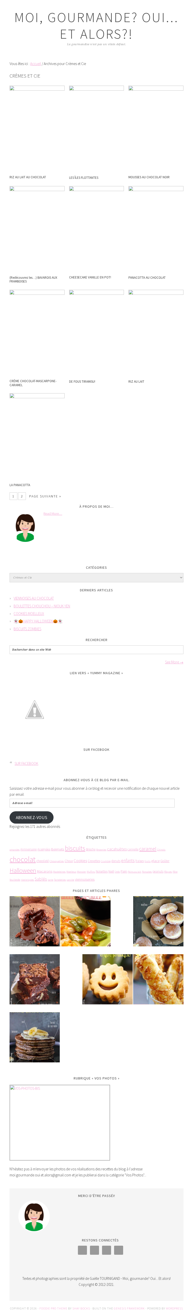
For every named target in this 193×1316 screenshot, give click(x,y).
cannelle (132, 849)
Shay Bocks (81, 1308)
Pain (124, 871)
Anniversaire (28, 849)
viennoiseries (84, 879)
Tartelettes (60, 879)
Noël (111, 871)
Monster (81, 871)
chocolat (23, 859)
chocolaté (42, 861)
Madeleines (59, 871)
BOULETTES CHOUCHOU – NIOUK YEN (42, 606)
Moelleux (71, 871)
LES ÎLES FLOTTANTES (83, 178)
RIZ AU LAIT (136, 381)
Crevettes (94, 861)
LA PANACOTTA (20, 485)
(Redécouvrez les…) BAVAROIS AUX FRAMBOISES (33, 279)
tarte (50, 879)
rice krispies (27, 879)
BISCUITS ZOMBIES (27, 628)
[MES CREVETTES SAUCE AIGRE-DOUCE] (85, 924)
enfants (128, 860)
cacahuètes (117, 849)
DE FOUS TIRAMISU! (82, 381)
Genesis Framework (129, 1308)
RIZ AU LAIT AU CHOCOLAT (28, 177)
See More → (174, 662)
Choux (69, 861)
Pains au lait (134, 871)
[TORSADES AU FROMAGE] (158, 982)
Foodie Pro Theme (53, 1308)
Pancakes (147, 871)
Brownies (101, 849)
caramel (147, 848)
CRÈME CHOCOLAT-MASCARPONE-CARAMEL (33, 383)
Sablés (41, 879)
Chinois (161, 849)
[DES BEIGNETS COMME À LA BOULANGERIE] (158, 924)
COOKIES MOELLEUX (29, 613)
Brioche (90, 849)
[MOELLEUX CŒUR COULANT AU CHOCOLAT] (35, 924)
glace (155, 860)
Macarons (44, 871)
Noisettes (102, 871)
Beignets (57, 849)
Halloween (23, 870)
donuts (115, 861)
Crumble (106, 861)
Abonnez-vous (31, 817)
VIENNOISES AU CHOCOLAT (34, 598)
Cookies (80, 860)
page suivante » (45, 496)
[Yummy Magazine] (35, 738)
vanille (70, 879)
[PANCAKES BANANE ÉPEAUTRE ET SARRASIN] (35, 1040)
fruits (147, 861)
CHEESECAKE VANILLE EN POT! (90, 277)
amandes (15, 849)
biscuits (75, 848)
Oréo (117, 871)
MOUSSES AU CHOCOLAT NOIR (149, 177)
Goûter (164, 861)
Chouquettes (57, 861)
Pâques (168, 871)
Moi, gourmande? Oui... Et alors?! (96, 25)
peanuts (158, 871)
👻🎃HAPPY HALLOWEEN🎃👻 (38, 621)
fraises (139, 861)
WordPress (174, 1308)
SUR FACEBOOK (96, 749)
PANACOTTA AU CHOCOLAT (147, 277)
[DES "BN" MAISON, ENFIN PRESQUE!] (107, 982)
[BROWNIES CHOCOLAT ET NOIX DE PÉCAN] (35, 982)
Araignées (43, 849)
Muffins (91, 871)
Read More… (52, 513)
